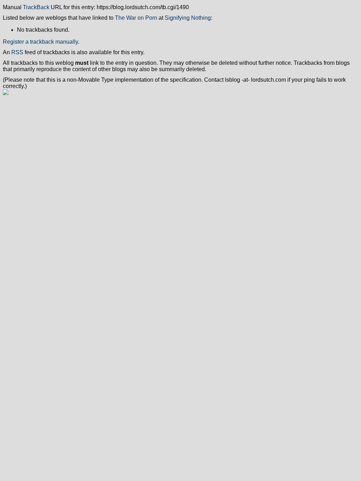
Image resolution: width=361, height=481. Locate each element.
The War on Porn (136, 18)
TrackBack (36, 7)
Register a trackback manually (40, 42)
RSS (17, 52)
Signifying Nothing (188, 18)
